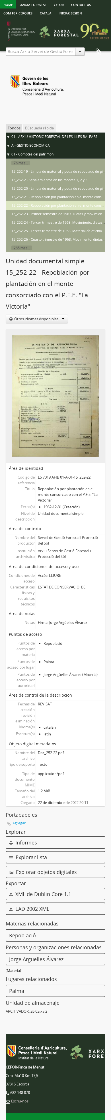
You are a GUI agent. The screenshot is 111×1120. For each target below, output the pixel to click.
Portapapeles (98, 52)
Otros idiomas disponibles (36, 318)
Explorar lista (30, 857)
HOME (8, 4)
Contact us (81, 4)
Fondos (14, 128)
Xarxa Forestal (33, 4)
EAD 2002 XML (31, 908)
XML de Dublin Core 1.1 (42, 894)
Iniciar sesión (70, 13)
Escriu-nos (19, 1101)
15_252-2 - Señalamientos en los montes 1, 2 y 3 (49, 180)
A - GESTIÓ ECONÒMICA (30, 145)
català (45, 13)
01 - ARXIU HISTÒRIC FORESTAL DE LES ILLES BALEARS (54, 136)
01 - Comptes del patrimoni (32, 154)
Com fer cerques (17, 13)
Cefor (59, 4)
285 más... (22, 248)
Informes (25, 842)
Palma (49, 661)
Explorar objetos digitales (46, 872)
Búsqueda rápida (39, 128)
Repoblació (53, 643)
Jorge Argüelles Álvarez (62, 674)
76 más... (21, 163)
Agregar (19, 823)
